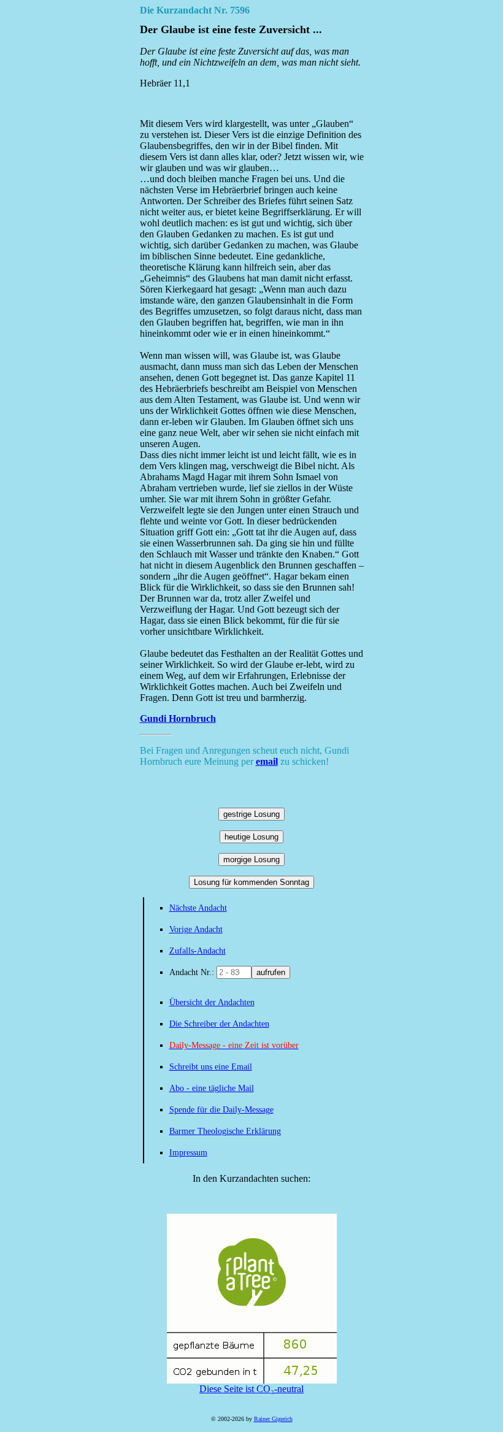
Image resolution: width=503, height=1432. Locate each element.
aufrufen (270, 972)
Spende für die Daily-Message (221, 1109)
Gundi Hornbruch (178, 718)
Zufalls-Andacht (197, 950)
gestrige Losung (251, 814)
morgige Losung (251, 859)
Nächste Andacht (198, 908)
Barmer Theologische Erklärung (225, 1131)
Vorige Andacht (196, 929)
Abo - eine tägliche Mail (211, 1088)
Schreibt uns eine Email (210, 1066)
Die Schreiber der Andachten (219, 1023)
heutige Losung (251, 836)
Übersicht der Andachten (212, 1002)
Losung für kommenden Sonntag (251, 882)
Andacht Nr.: (193, 972)
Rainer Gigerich (273, 1418)
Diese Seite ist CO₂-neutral (251, 1389)
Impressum (188, 1152)
